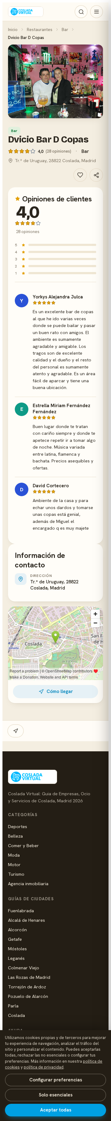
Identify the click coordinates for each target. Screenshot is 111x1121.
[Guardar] (80, 175)
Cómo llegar (60, 691)
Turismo (16, 874)
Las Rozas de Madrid (29, 977)
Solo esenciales (55, 1095)
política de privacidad (44, 1067)
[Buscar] (81, 11)
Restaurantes (39, 29)
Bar (65, 29)
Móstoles (17, 949)
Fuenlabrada (21, 910)
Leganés (16, 958)
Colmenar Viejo (23, 968)
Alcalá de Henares (26, 920)
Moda (14, 855)
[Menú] (96, 11)
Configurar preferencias (55, 1080)
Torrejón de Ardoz (27, 987)
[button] (55, 81)
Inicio (13, 29)
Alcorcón (17, 929)
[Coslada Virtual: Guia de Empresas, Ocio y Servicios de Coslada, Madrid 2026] (25, 11)
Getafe (15, 939)
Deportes (17, 826)
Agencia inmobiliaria (28, 883)
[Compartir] (96, 175)
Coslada (16, 1015)
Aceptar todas (55, 1110)
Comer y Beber (23, 845)
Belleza (15, 836)
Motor (14, 864)
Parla (13, 1006)
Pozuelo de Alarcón (28, 996)
